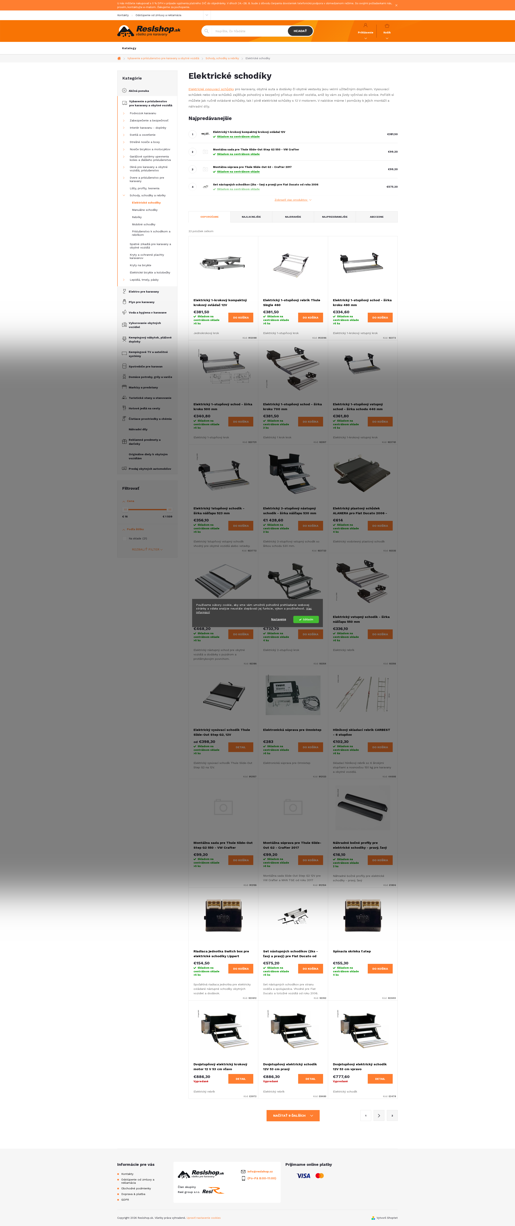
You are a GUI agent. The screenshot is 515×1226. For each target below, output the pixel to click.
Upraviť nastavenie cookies (204, 1217)
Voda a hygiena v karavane (148, 312)
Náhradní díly (138, 429)
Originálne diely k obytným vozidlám (148, 456)
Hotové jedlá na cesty (144, 408)
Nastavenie (278, 619)
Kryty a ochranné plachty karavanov (147, 256)
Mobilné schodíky (143, 224)
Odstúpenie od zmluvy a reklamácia (158, 15)
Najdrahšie (293, 216)
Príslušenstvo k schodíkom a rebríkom (151, 233)
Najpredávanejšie (335, 216)
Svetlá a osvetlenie (143, 134)
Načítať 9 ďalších (290, 1115)
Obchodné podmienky (136, 1188)
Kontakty (123, 15)
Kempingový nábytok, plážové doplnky (150, 339)
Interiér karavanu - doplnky (148, 127)
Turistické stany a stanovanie (150, 397)
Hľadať (300, 31)
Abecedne (377, 216)
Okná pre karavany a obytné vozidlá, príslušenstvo (149, 168)
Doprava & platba (133, 1194)
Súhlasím (308, 619)
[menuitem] (129, 48)
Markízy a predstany (143, 387)
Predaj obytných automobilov (150, 468)
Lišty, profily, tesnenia (144, 188)
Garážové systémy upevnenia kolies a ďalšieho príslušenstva (150, 158)
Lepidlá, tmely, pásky (144, 279)
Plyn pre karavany (141, 302)
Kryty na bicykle (140, 265)
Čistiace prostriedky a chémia (150, 418)
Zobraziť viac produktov (291, 199)
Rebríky (137, 217)
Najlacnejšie (251, 216)
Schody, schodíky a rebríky (148, 195)
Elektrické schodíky (146, 202)
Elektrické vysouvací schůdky (211, 89)
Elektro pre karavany (144, 291)
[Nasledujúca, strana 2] (379, 1115)
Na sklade (137, 538)
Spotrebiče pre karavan (146, 366)
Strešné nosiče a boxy (145, 142)
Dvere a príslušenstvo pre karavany (147, 179)
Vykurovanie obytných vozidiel (145, 325)
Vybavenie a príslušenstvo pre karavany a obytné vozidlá (150, 103)
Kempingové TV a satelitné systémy (148, 354)
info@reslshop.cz (260, 1171)
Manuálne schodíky (145, 209)
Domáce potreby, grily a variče (150, 377)
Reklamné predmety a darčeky (145, 441)
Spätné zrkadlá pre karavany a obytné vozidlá (150, 245)
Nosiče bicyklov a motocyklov (150, 149)
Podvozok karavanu (143, 113)
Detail (241, 747)
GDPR (125, 1199)
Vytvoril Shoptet (387, 1217)
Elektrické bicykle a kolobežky (150, 272)
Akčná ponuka (139, 90)
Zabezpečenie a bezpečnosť (149, 120)
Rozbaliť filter (145, 549)
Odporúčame (209, 216)
